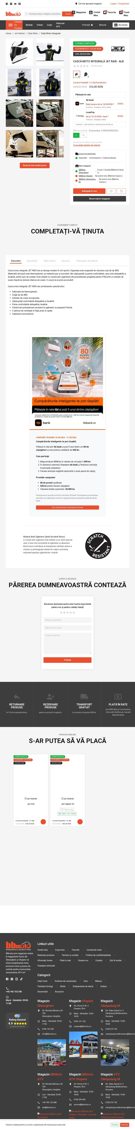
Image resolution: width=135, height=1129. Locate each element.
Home (8, 33)
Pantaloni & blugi (45, 1037)
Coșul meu (60, 1000)
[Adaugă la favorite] (111, 191)
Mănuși (98, 1032)
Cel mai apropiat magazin (90, 3)
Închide (115, 1125)
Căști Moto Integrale (51, 33)
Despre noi (83, 1011)
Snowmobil (42, 1042)
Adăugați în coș (89, 191)
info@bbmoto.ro (49, 1085)
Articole (102, 25)
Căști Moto (33, 33)
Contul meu (42, 1000)
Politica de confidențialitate (98, 1006)
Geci (86, 1032)
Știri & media (115, 1011)
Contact (98, 1011)
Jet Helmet (19, 33)
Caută (67, 14)
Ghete (63, 1037)
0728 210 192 (111, 1080)
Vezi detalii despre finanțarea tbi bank (67, 586)
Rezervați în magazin (99, 198)
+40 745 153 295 (14, 1042)
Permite (124, 1125)
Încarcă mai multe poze (34, 165)
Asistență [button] (123, 25)
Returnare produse (45, 1006)
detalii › (121, 103)
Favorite (75, 1000)
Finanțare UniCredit (46, 1016)
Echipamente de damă (83, 1037)
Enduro (103, 1037)
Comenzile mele (94, 1000)
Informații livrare (44, 1011)
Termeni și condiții (70, 1006)
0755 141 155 (79, 1072)
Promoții (86, 25)
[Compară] (121, 191)
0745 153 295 (48, 1080)
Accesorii (59, 1042)
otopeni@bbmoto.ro (82, 1077)
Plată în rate (65, 1011)
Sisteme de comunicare (65, 1032)
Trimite (67, 738)
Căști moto (42, 1032)
